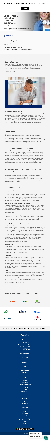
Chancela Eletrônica (25, 394)
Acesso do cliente (25, 368)
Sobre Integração (25, 403)
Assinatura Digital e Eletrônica (25, 384)
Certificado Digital (25, 398)
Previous (5, 302)
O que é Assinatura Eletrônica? (25, 419)
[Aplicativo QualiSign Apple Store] (29, 428)
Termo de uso (25, 411)
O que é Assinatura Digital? (25, 418)
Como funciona (25, 372)
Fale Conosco (25, 364)
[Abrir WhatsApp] (3, 439)
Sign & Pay (25, 396)
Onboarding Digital (25, 393)
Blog (25, 421)
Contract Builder (25, 382)
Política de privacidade (25, 409)
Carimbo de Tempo (25, 391)
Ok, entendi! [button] (25, 8)
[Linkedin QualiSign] (23, 357)
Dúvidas (25, 423)
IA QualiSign (25, 389)
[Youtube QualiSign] (27, 357)
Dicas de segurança (25, 413)
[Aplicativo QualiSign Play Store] (20, 428)
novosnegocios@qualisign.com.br (26, 344)
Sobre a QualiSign (25, 362)
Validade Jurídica (25, 374)
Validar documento (25, 370)
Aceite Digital (25, 387)
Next (45, 302)
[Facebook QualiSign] (25, 357)
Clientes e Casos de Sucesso (25, 375)
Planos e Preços (25, 377)
